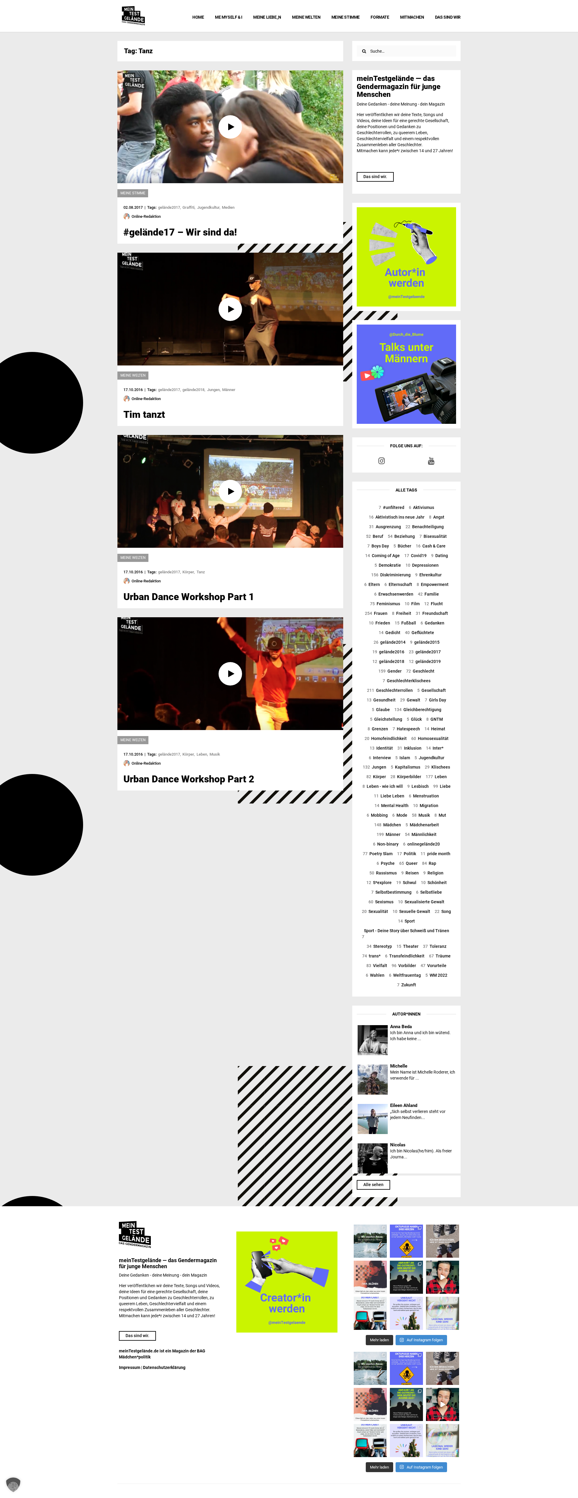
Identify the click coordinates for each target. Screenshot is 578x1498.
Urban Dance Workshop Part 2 (188, 779)
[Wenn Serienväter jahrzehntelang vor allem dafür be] (370, 1313)
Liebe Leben (389, 796)
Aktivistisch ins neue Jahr (396, 517)
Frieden (379, 623)
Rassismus (383, 873)
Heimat (434, 728)
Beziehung (401, 536)
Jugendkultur (429, 757)
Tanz (201, 572)
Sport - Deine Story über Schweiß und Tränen (405, 933)
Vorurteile (433, 965)
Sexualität (375, 911)
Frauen (376, 613)
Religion (433, 873)
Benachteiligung (425, 526)
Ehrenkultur (428, 574)
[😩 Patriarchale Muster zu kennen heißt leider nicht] (406, 1241)
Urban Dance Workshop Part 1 (188, 596)
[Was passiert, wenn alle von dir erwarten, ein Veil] (406, 1313)
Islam (402, 757)
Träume (440, 956)
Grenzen (378, 728)
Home (198, 17)
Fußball (405, 623)
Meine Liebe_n (267, 17)
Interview (380, 757)
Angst (436, 517)
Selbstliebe (429, 892)
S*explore (379, 882)
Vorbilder (404, 965)
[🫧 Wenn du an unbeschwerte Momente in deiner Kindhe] (442, 1313)
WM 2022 (436, 975)
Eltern (372, 584)
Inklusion (409, 748)
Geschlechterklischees (406, 680)
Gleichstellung (386, 719)
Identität (381, 748)
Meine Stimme (345, 17)
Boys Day (378, 546)
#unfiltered (391, 507)
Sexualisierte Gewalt (421, 901)
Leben (436, 776)
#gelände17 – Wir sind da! (180, 232)
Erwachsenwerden (393, 594)
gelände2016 (388, 651)
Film (412, 603)
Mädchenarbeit (422, 824)
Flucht (433, 603)
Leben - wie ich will (382, 786)
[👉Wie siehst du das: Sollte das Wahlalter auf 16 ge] (406, 1277)
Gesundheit (381, 700)
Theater (407, 946)
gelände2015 (425, 642)
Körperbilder (405, 776)
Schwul (406, 882)
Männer (388, 834)
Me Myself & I (228, 17)
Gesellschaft (431, 690)
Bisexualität (433, 536)
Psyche (386, 863)
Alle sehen (373, 1184)
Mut (440, 815)
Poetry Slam (378, 853)
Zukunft (406, 984)
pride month (435, 853)
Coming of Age (382, 555)
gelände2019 (425, 661)
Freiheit (401, 613)
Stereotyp (379, 946)
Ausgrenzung (385, 526)
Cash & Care (431, 546)
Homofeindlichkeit (386, 738)
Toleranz (434, 946)
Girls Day (435, 700)
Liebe (442, 786)
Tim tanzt (144, 414)
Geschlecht (420, 671)
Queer (408, 863)
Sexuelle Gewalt (411, 911)
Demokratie (387, 565)
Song (443, 911)
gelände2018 (388, 661)
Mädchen (387, 824)
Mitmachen (412, 17)
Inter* (434, 748)
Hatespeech (406, 728)
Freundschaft (432, 613)
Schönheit (434, 882)
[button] (13, 1485)
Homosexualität (430, 738)
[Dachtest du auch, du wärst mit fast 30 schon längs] (442, 1277)
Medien (228, 207)
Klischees (437, 767)
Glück (414, 719)
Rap (429, 863)
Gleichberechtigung (417, 709)
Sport (406, 921)
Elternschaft (398, 584)
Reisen (410, 873)
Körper (376, 776)
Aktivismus (421, 507)
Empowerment (433, 584)
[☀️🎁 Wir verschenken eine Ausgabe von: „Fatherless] (370, 1241)
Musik (421, 815)
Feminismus (385, 603)
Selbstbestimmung (391, 892)
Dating (439, 555)
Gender (390, 671)
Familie (428, 594)
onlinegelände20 (421, 844)
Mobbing (377, 815)
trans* (371, 956)
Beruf (374, 536)
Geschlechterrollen (390, 690)
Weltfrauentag (405, 975)
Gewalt (410, 700)
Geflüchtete (419, 632)
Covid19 (415, 555)
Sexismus (380, 901)
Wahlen (375, 975)
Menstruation (424, 796)
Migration (425, 805)
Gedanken (432, 623)
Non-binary (386, 844)
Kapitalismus (405, 767)
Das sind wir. (375, 176)
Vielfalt (376, 965)
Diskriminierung (391, 574)
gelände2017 (425, 651)
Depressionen (422, 565)
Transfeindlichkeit (404, 956)
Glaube (381, 709)
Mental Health (391, 805)
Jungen (374, 767)
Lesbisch (418, 786)
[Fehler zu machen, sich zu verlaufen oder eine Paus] (370, 1277)
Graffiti (188, 207)
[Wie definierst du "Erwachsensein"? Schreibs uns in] (442, 1241)
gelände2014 (390, 642)
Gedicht (389, 632)
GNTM (434, 719)
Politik (406, 853)
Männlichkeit (421, 834)
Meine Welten (306, 17)
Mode (399, 815)
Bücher (402, 546)
